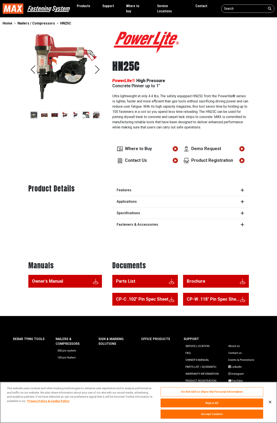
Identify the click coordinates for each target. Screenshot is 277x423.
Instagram (237, 373)
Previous (33, 69)
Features (124, 190)
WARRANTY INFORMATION (202, 373)
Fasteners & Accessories (137, 224)
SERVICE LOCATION (197, 346)
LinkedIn (236, 366)
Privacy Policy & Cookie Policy (48, 401)
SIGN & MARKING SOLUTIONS (111, 341)
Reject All (211, 403)
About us (234, 346)
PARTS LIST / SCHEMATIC (200, 366)
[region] (138, 402)
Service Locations (164, 8)
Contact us (235, 353)
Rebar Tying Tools (29, 339)
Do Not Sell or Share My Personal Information (212, 391)
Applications (127, 201)
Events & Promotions (241, 359)
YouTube (237, 380)
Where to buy (132, 8)
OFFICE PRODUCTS (155, 339)
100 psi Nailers (66, 357)
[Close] (270, 402)
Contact (201, 6)
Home (7, 23)
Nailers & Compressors (68, 341)
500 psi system (66, 350)
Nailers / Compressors (36, 23)
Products (83, 6)
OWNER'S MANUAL (197, 359)
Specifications (128, 213)
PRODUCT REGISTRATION (200, 380)
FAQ (188, 353)
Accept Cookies (212, 414)
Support (108, 6)
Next (97, 69)
